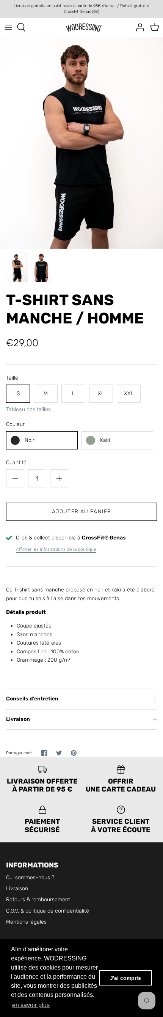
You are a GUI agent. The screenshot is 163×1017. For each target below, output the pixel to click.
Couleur (15, 424)
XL (101, 393)
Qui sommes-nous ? (30, 877)
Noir (29, 440)
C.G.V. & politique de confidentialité (47, 911)
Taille (12, 378)
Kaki (105, 440)
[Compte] (138, 27)
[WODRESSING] (81, 27)
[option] (81, 142)
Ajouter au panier (81, 511)
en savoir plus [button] (31, 1005)
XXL (129, 393)
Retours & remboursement (38, 899)
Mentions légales (26, 922)
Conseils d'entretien (32, 698)
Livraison (18, 719)
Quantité (16, 462)
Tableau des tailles (28, 410)
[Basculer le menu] (8, 27)
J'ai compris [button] (125, 978)
